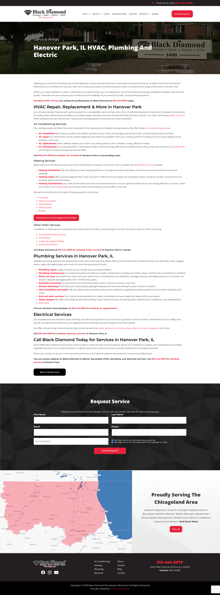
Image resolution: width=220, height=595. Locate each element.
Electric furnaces (47, 201)
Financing (133, 14)
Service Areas (46, 39)
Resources (143, 14)
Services (95, 14)
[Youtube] (56, 572)
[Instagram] (50, 572)
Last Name (118, 415)
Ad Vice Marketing (119, 588)
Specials (155, 14)
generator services (114, 328)
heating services (144, 165)
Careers (106, 14)
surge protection (133, 328)
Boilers (42, 211)
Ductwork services (48, 244)
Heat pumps (45, 207)
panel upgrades (151, 328)
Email (37, 427)
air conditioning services (157, 128)
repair (101, 328)
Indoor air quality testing (51, 241)
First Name (40, 415)
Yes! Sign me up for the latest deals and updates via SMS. (140, 442)
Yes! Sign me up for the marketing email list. (135, 440)
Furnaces (43, 197)
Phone (116, 427)
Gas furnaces (45, 204)
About (85, 14)
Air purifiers (44, 238)
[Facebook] (43, 572)
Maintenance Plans (119, 14)
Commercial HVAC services (52, 234)
